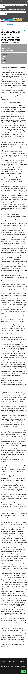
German (4, 58)
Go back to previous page (7, 24)
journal (7, 19)
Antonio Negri (6, 48)
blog (2, 19)
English (4, 56)
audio (2, 21)
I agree (23, 671)
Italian (3, 62)
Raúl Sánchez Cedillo (7, 50)
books (15, 19)
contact (25, 18)
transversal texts (18, 18)
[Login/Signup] (1, 1)
